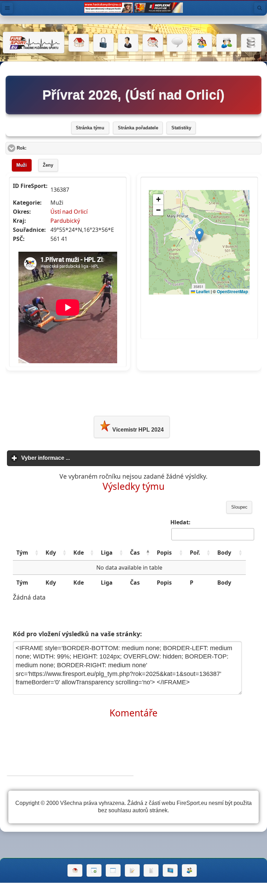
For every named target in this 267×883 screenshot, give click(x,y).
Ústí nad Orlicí (69, 211)
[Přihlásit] (103, 43)
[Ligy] (251, 43)
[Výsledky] (151, 870)
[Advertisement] (133, 392)
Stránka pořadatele (138, 127)
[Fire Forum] (226, 43)
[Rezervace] (132, 870)
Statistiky (181, 127)
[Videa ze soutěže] (170, 870)
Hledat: (180, 522)
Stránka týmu (90, 127)
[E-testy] (202, 43)
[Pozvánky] (113, 870)
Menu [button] (7, 8)
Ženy (48, 165)
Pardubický (65, 220)
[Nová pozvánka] (94, 870)
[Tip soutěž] (189, 870)
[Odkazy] (153, 43)
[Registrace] (128, 43)
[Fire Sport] (33, 42)
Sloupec (239, 507)
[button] (36, 552)
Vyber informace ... (78, 458)
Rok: (48, 148)
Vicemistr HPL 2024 (137, 430)
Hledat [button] (259, 8)
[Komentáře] (177, 43)
